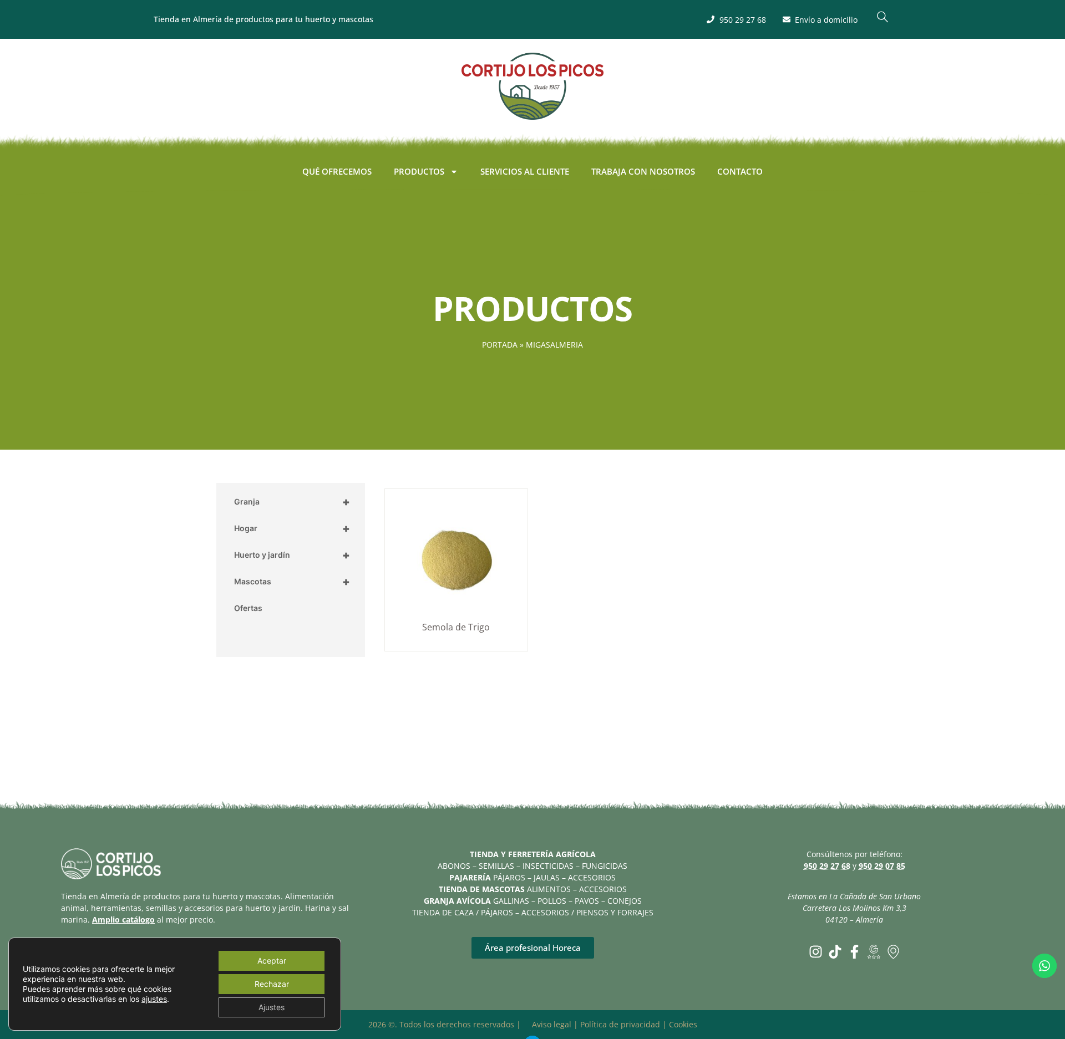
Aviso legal (551, 1024)
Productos (419, 171)
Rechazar (272, 984)
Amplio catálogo (123, 919)
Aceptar (271, 960)
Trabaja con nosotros (643, 171)
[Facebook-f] (854, 952)
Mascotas (292, 581)
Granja (292, 501)
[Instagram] (816, 952)
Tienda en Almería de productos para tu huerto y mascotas (263, 19)
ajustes (154, 999)
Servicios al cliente (524, 171)
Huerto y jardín (292, 555)
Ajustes (271, 1007)
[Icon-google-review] (874, 952)
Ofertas (248, 608)
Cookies (683, 1024)
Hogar (292, 528)
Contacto (740, 171)
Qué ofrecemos (337, 171)
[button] (882, 19)
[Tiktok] (835, 952)
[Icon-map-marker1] (893, 952)
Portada (500, 344)
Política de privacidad (620, 1024)
